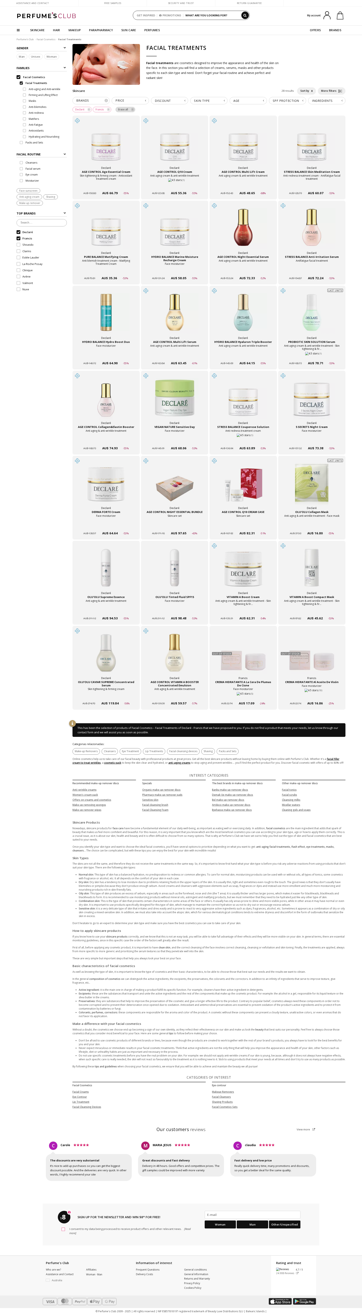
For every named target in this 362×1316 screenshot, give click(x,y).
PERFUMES (152, 30)
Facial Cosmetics (46, 39)
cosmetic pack (112, 763)
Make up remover (29, 203)
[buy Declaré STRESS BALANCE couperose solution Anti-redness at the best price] (243, 401)
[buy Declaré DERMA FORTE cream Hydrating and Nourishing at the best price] (106, 486)
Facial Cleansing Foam (155, 810)
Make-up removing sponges (89, 805)
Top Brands (26, 214)
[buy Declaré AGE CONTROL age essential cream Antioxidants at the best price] (106, 146)
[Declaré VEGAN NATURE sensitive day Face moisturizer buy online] (175, 440)
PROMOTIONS (172, 15)
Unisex (35, 57)
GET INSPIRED (146, 15)
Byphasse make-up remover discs (232, 810)
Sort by (305, 91)
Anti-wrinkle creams (84, 790)
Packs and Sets (227, 751)
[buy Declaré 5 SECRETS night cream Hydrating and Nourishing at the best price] (311, 401)
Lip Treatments (154, 751)
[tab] (42, 154)
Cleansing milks (291, 800)
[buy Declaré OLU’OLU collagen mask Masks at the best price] (311, 486)
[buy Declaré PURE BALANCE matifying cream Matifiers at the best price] (106, 231)
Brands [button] (91, 100)
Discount (163, 101)
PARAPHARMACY (101, 30)
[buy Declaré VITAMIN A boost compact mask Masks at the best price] (311, 571)
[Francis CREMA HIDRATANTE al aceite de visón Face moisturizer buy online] (312, 695)
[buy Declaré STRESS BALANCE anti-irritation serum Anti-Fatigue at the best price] (311, 231)
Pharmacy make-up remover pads (162, 795)
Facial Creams (80, 1092)
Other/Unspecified (284, 1224)
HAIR (56, 30)
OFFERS (315, 30)
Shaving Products (222, 1102)
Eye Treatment (130, 751)
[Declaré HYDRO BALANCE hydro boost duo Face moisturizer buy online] (106, 355)
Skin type (202, 101)
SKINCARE (37, 30)
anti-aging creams (179, 763)
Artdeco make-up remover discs (231, 805)
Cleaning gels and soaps (296, 810)
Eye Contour (79, 1097)
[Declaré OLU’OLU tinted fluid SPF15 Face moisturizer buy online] (175, 610)
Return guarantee (249, 3)
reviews (181, 1129)
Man (22, 57)
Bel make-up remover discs (228, 800)
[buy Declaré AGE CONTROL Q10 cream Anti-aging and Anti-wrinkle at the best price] (174, 146)
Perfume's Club (25, 39)
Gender (22, 48)
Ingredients (322, 101)
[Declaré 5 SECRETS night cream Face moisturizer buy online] (312, 440)
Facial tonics (289, 790)
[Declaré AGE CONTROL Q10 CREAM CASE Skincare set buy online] (243, 525)
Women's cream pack (85, 795)
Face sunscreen (28, 191)
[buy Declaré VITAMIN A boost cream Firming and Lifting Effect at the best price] (243, 571)
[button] (63, 1280)
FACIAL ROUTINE (29, 154)
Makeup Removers (223, 1092)
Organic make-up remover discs (161, 790)
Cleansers (110, 751)
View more (304, 1129)
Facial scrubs (289, 795)
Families (23, 68)
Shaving (50, 197)
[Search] (245, 15)
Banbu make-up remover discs (230, 790)
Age (236, 101)
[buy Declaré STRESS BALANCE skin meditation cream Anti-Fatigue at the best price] (311, 146)
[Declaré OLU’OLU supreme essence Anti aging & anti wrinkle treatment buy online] (106, 610)
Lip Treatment (80, 1102)
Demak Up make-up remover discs (232, 795)
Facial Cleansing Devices (86, 1107)
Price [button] (119, 100)
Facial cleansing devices (183, 751)
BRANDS (335, 30)
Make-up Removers (86, 751)
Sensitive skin (150, 800)
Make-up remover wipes (86, 810)
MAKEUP (75, 30)
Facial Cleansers (221, 1097)
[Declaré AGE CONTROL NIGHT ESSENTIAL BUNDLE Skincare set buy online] (175, 525)
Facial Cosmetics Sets (225, 1107)
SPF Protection (286, 101)
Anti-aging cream (29, 197)
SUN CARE (128, 30)
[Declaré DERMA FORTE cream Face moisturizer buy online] (106, 525)
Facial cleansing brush (155, 805)
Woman (52, 57)
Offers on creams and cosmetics (91, 800)
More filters (329, 91)
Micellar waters (291, 805)
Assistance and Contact (32, 3)
